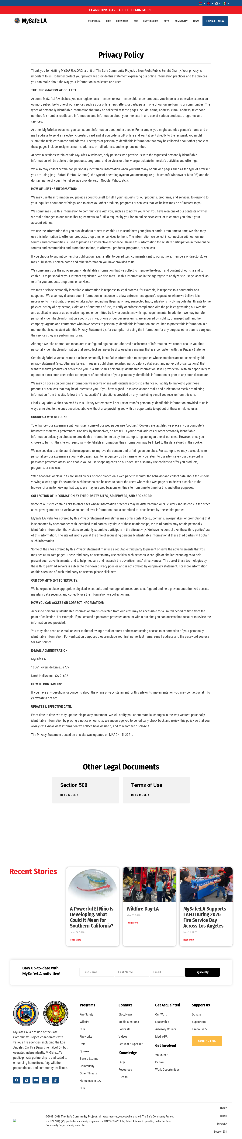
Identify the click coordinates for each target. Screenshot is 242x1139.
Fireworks (122, 21)
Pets (166, 21)
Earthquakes (150, 21)
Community (181, 21)
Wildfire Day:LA (143, 909)
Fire (108, 21)
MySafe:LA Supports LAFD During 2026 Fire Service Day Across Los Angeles (204, 917)
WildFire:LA (94, 21)
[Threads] (55, 1080)
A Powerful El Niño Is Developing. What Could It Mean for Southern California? (91, 917)
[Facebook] (16, 1080)
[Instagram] (45, 1080)
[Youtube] (36, 1080)
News (196, 21)
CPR (136, 21)
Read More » (76, 939)
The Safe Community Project (79, 1116)
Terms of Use (146, 785)
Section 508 (73, 785)
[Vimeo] (26, 1080)
